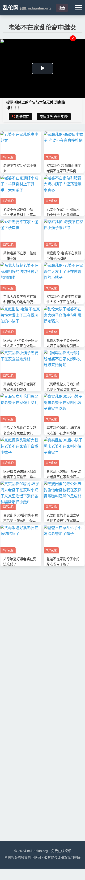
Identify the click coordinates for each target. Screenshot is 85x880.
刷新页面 (22, 117)
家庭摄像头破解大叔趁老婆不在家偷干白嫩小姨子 (19, 476)
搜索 (62, 8)
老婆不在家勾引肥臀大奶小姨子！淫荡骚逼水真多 (63, 214)
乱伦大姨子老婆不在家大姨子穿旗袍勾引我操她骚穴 (63, 345)
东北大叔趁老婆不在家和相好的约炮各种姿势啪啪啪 (19, 302)
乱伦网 (10, 8)
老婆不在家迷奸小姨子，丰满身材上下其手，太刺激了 (18, 214)
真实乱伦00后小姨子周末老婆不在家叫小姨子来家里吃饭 (64, 433)
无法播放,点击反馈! (54, 117)
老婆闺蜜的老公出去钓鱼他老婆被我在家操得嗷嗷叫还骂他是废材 (63, 520)
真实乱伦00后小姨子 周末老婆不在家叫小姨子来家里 (64, 476)
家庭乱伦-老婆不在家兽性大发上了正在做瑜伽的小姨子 (64, 302)
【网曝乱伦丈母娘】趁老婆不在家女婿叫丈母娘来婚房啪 (63, 389)
